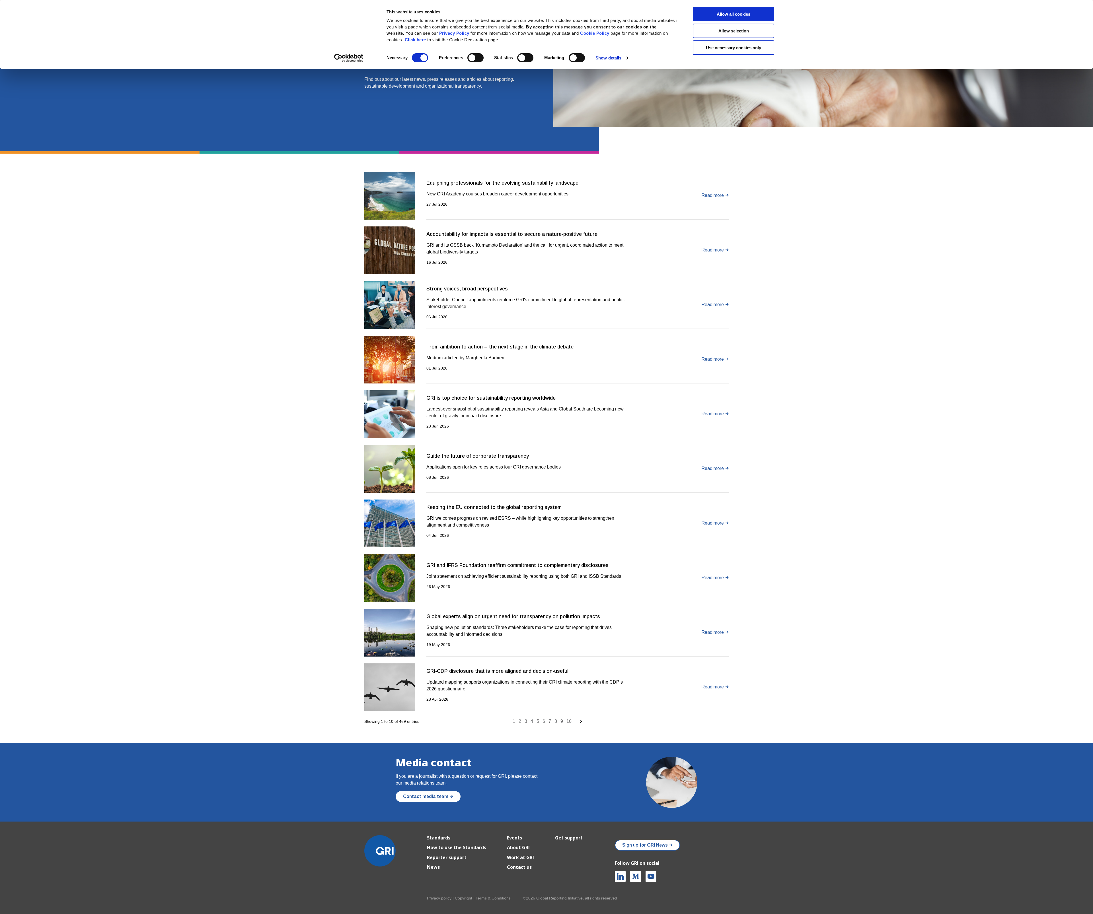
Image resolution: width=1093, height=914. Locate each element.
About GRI (518, 847)
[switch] (475, 57)
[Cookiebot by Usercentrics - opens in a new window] (349, 58)
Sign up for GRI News (645, 845)
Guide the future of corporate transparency (477, 456)
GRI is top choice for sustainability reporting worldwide (491, 398)
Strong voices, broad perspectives (467, 289)
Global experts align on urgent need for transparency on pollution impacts (513, 616)
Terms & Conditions (493, 898)
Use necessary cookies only (733, 47)
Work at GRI (520, 857)
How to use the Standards (456, 847)
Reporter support (447, 857)
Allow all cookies (733, 14)
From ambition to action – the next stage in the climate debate (500, 347)
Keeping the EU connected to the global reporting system (494, 507)
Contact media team (425, 796)
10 (569, 721)
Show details (608, 57)
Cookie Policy (594, 33)
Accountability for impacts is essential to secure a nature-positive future (511, 234)
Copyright (463, 898)
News (433, 867)
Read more (712, 195)
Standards (438, 838)
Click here (416, 39)
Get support (569, 838)
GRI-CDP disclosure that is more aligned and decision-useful (497, 671)
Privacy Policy (454, 33)
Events (514, 838)
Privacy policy (439, 898)
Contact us (519, 867)
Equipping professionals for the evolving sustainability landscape (502, 183)
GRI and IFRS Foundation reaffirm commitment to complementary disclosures (517, 565)
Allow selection (733, 30)
